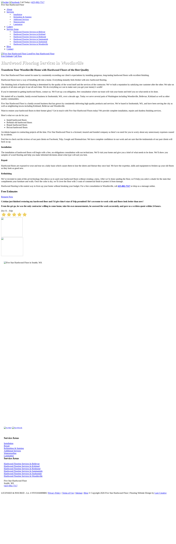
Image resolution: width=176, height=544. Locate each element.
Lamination (17, 24)
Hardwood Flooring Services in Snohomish (30, 42)
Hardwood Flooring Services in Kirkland (29, 34)
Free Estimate (7, 56)
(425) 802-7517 (37, 2)
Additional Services (21, 19)
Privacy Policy (54, 493)
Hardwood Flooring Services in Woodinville (30, 44)
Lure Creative (161, 493)
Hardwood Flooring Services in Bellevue (29, 32)
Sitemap (78, 493)
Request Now (7, 197)
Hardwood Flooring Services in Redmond (29, 37)
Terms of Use (68, 493)
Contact (10, 49)
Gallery (10, 27)
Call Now (17, 56)
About (9, 9)
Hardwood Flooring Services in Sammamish (30, 39)
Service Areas (13, 29)
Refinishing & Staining (22, 17)
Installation (17, 14)
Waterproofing (19, 22)
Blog (9, 46)
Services (10, 12)
